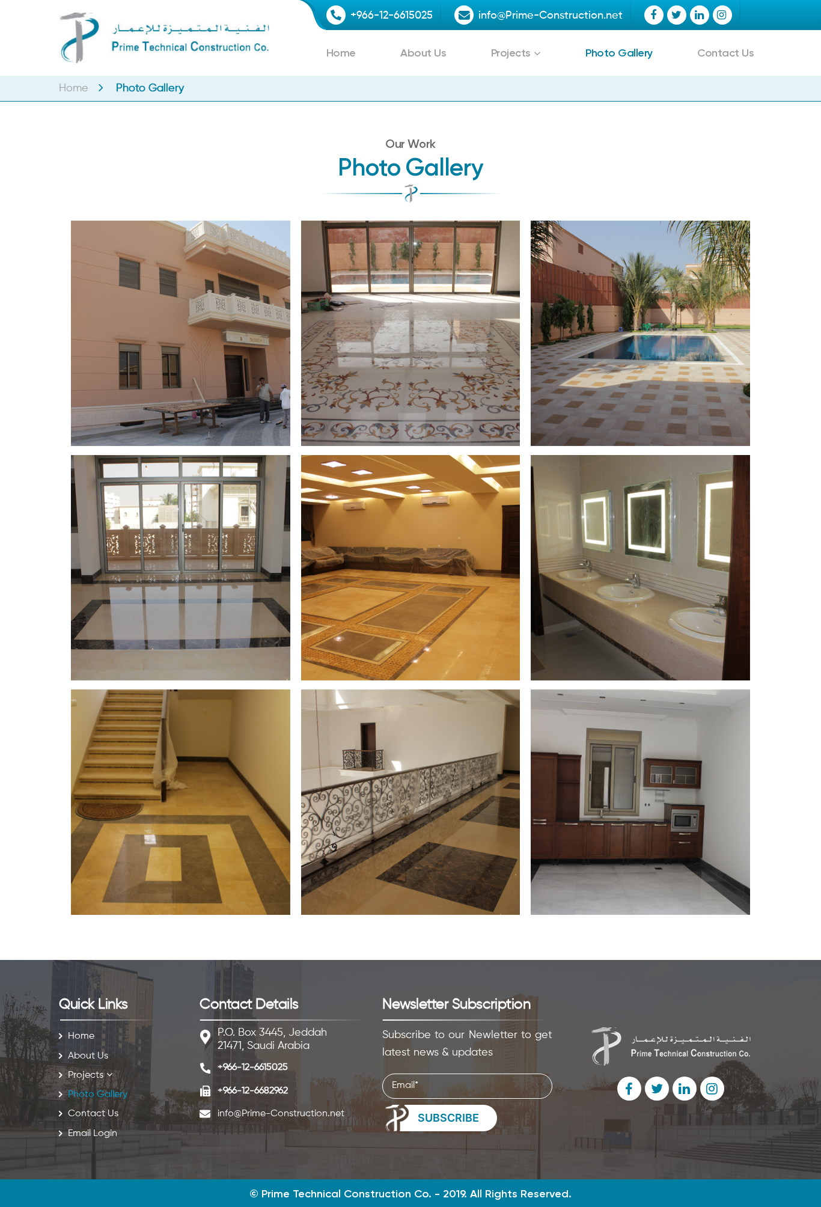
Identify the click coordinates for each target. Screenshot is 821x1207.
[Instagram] (722, 15)
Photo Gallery (619, 53)
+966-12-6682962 (253, 1091)
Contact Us (725, 53)
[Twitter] (676, 15)
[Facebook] (654, 15)
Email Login (92, 1133)
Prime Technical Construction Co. (346, 1193)
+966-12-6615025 (391, 15)
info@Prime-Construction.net (550, 15)
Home (341, 53)
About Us (423, 53)
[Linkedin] (699, 15)
